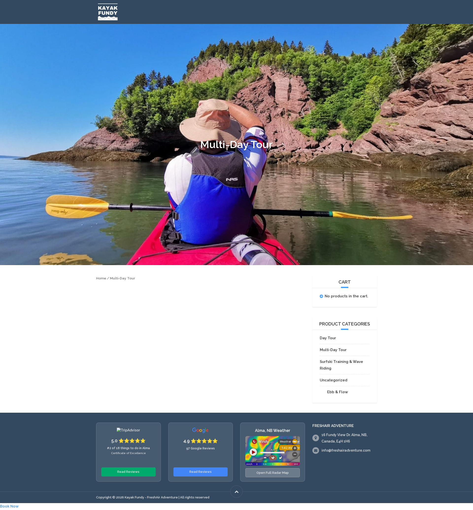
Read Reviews (128, 472)
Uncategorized (333, 380)
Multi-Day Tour (333, 350)
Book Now (9, 506)
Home (101, 278)
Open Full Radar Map (272, 473)
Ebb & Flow (337, 392)
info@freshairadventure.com (345, 450)
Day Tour (328, 338)
